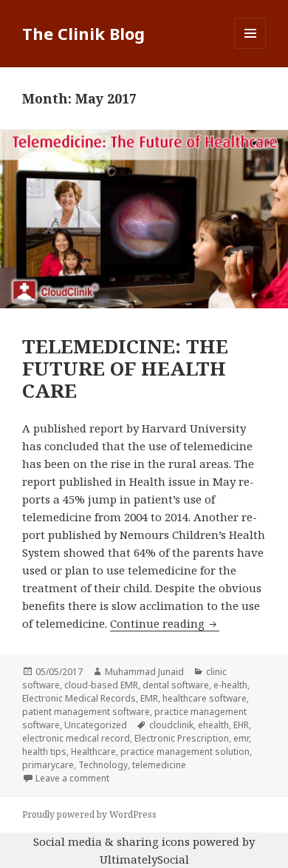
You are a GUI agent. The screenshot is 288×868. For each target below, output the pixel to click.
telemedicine (159, 765)
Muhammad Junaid (144, 671)
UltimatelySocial (144, 859)
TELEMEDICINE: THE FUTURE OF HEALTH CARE (125, 368)
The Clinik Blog (83, 33)
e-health (230, 685)
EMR (149, 698)
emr (241, 738)
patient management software (86, 711)
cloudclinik (171, 725)
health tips (44, 751)
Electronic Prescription (181, 738)
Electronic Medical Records (79, 698)
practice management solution (185, 751)
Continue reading (164, 623)
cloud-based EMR (101, 685)
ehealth (213, 725)
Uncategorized (95, 725)
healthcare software (204, 698)
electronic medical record (76, 738)
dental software (176, 685)
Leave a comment (72, 778)
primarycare (48, 765)
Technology (103, 765)
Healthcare (93, 751)
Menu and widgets (251, 48)
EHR (241, 725)
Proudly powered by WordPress (89, 814)
